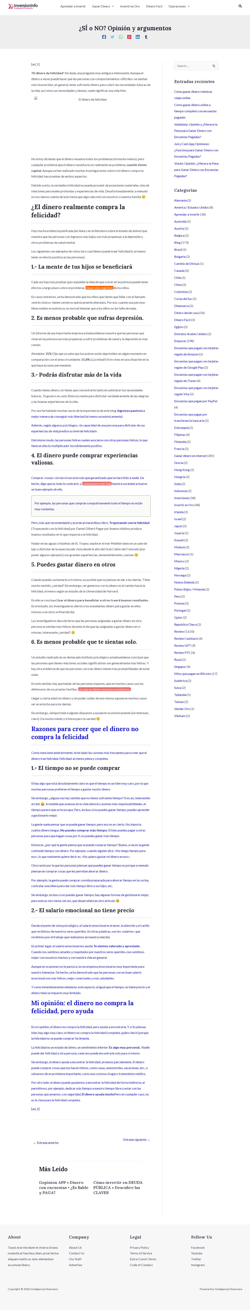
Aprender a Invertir (187, 214)
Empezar (180, 341)
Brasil (178, 249)
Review (179, 631)
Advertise (75, 1265)
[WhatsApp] (121, 37)
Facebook (198, 1247)
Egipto (178, 327)
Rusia (177, 659)
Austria (179, 228)
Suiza (177, 687)
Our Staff (75, 1259)
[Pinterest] (129, 37)
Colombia (181, 291)
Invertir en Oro (184, 505)
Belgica (179, 235)
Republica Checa (185, 624)
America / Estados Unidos (191, 207)
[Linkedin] (138, 37)
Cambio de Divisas (186, 263)
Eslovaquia (181, 427)
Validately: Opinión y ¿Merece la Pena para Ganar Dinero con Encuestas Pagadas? (195, 130)
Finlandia (180, 441)
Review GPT (182, 645)
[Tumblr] (146, 37)
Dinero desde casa (186, 313)
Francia (179, 448)
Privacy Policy (139, 1247)
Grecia (178, 463)
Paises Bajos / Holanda (189, 589)
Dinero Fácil (182, 320)
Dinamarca (181, 306)
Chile (177, 277)
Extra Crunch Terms (143, 1259)
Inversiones (181, 498)
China (178, 284)
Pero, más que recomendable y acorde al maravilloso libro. (70, 522)
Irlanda (179, 512)
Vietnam (180, 716)
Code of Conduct (141, 1265)
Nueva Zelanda (184, 582)
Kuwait (179, 540)
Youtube (196, 1253)
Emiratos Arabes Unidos (190, 334)
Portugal (180, 610)
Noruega (180, 575)
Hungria (179, 477)
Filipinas (179, 434)
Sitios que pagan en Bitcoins (192, 673)
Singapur (180, 666)
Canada (179, 270)
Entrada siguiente (136, 1139)
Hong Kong (182, 470)
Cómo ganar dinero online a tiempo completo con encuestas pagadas (195, 111)
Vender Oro (182, 709)
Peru (177, 596)
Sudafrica (180, 680)
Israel (178, 519)
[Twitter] (112, 37)
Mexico (179, 561)
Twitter (196, 1259)
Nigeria (179, 568)
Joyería (179, 533)
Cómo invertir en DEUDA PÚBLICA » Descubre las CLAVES (118, 1187)
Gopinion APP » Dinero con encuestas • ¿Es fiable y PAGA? (63, 1187)
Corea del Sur (183, 299)
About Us (75, 1247)
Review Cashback (186, 638)
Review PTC (182, 652)
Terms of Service (141, 1253)
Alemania (180, 200)
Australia (180, 221)
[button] (112, 6)
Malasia (179, 547)
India (177, 484)
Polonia (179, 603)
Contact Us (76, 1253)
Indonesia (180, 491)
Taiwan (179, 702)
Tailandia (180, 694)
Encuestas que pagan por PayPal (195, 401)
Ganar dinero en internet (190, 455)
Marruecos (181, 554)
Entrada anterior (46, 1142)
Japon (178, 526)
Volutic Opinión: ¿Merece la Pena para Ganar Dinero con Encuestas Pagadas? (196, 169)
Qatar (178, 617)
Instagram (198, 1265)
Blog (177, 242)
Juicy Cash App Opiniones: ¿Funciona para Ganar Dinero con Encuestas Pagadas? (196, 150)
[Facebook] (104, 37)
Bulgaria (180, 256)
